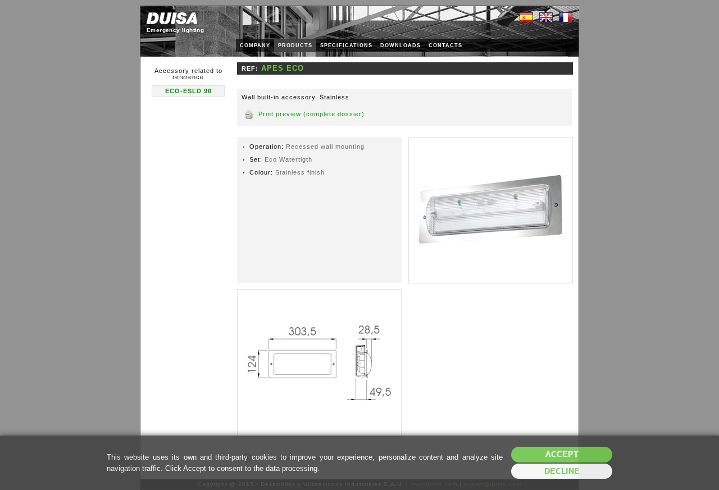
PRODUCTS (295, 45)
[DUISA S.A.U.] (172, 18)
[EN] (546, 18)
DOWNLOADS (400, 45)
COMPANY (255, 45)
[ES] (526, 18)
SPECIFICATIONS (346, 45)
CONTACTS (445, 45)
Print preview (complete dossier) (311, 114)
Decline (562, 471)
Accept (562, 454)
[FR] (565, 18)
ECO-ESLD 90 (188, 91)
